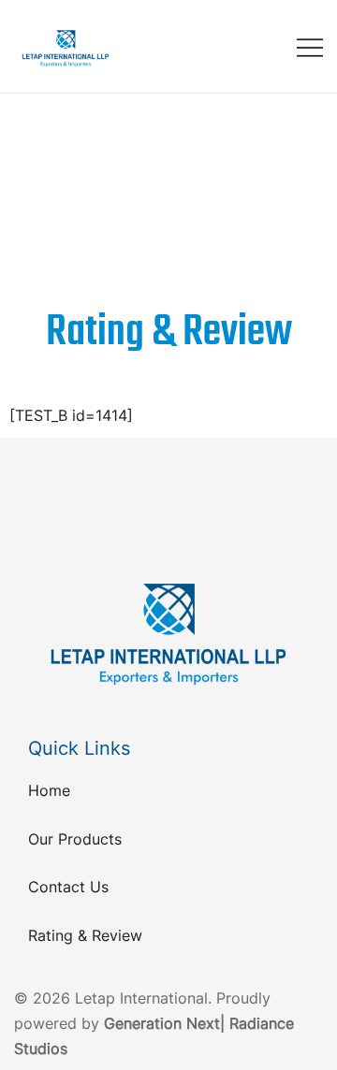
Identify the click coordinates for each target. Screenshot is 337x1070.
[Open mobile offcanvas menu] (310, 46)
